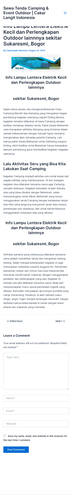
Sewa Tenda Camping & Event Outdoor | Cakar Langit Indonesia (26, 13)
